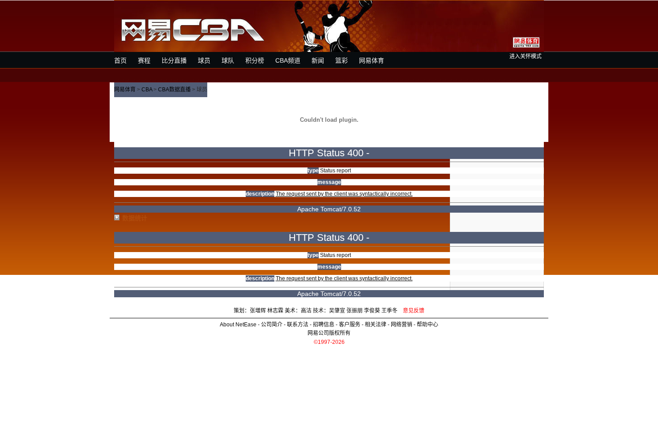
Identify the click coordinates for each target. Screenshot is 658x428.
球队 (228, 60)
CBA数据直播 (174, 89)
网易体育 (371, 60)
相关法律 (375, 324)
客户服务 (349, 324)
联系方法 (297, 324)
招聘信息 (323, 324)
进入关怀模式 (525, 56)
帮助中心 (427, 324)
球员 (204, 60)
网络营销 (401, 324)
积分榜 (254, 60)
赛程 (144, 60)
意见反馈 (413, 311)
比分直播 (174, 60)
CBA (146, 89)
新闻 (318, 60)
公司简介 (271, 324)
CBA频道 (287, 60)
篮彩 (341, 60)
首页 (120, 60)
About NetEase (238, 324)
